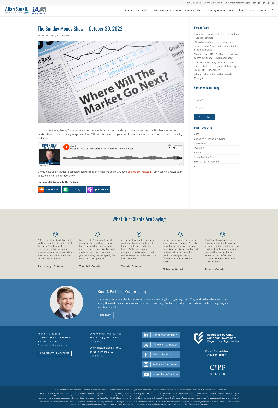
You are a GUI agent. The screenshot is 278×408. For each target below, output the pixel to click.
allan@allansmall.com (140, 171)
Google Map (96, 341)
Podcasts (66, 35)
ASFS (196, 134)
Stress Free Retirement (206, 161)
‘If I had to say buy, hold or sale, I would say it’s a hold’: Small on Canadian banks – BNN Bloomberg (216, 46)
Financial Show (194, 10)
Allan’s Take (244, 10)
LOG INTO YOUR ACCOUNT (54, 353)
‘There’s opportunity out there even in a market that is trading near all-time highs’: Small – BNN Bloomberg (217, 66)
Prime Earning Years (205, 157)
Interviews (199, 143)
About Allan (143, 10)
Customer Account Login (237, 3)
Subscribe (204, 117)
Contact (263, 10)
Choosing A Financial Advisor (209, 138)
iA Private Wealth (213, 3)
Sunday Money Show (220, 10)
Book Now (105, 314)
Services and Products (167, 10)
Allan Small (44, 35)
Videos (197, 166)
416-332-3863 (194, 3)
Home (128, 10)
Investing (199, 147)
